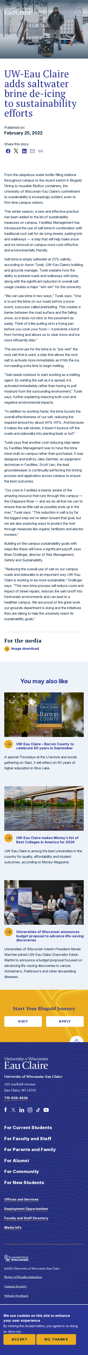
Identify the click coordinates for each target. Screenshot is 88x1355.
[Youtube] (46, 1110)
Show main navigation (79, 11)
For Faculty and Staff (27, 1138)
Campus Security (15, 1286)
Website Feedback (16, 1296)
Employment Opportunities (26, 1209)
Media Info (13, 1227)
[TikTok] (38, 1110)
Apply (65, 1021)
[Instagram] (30, 1110)
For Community (21, 1171)
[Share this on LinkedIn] (24, 151)
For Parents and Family (30, 1149)
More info (14, 1331)
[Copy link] (40, 151)
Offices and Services (21, 1199)
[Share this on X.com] (16, 151)
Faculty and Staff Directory (26, 1218)
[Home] (36, 11)
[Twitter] (14, 1110)
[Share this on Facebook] (8, 151)
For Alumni (16, 1160)
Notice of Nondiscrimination (23, 1277)
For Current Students (28, 1127)
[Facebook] (5, 1110)
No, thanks (56, 1339)
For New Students (24, 1182)
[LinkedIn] (22, 1110)
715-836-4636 (16, 1098)
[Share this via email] (32, 151)
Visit (23, 1021)
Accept (19, 1339)
